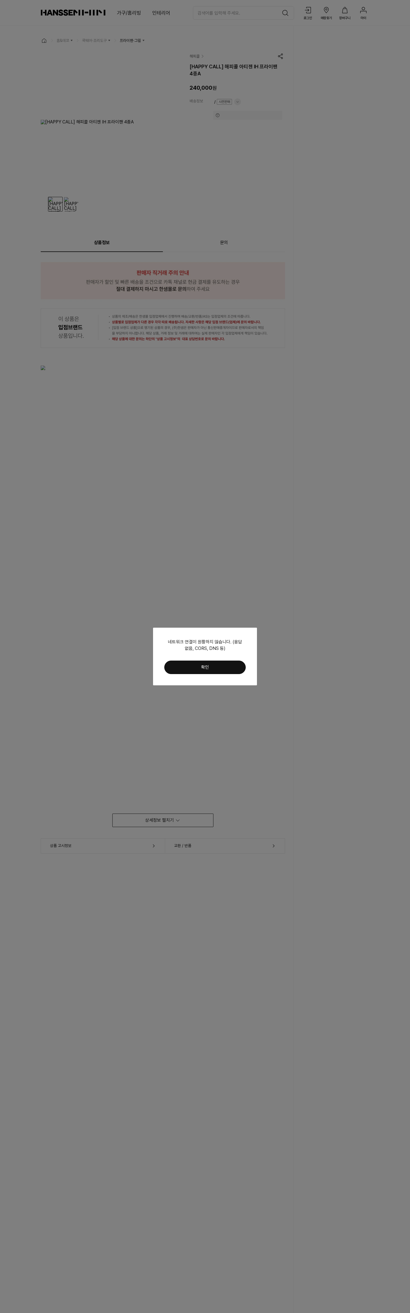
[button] (205, 667)
